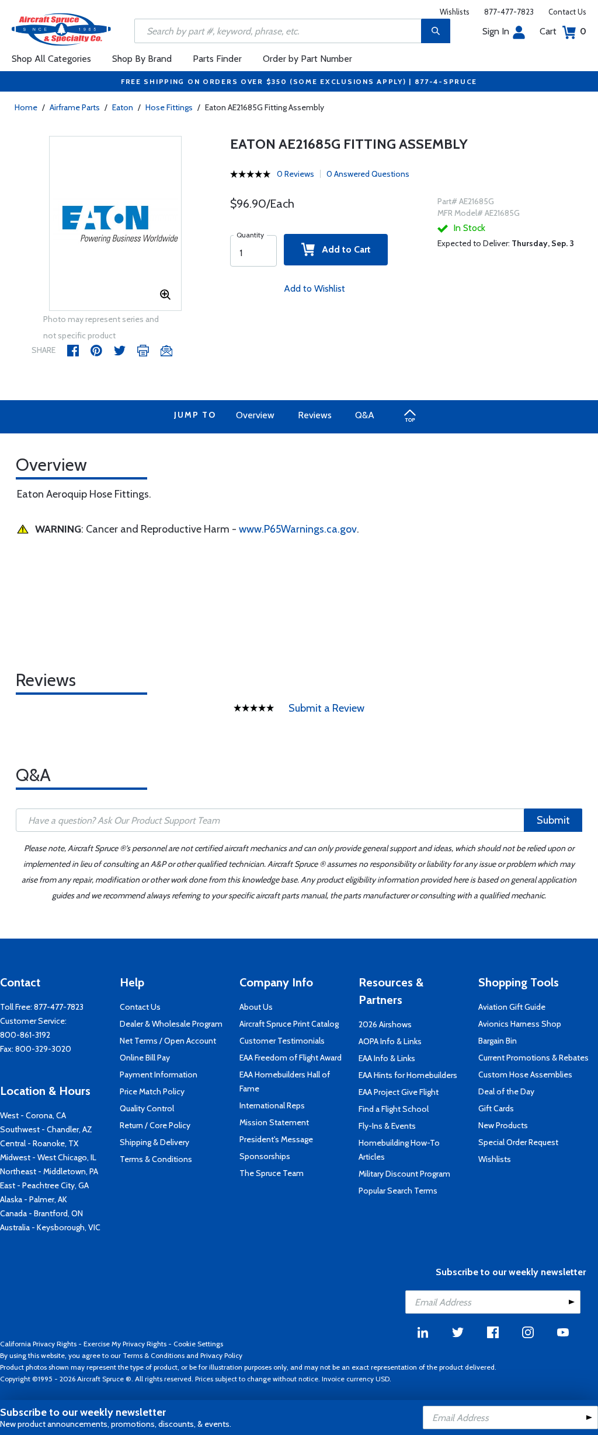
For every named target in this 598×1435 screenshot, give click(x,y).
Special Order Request (518, 1142)
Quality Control (147, 1108)
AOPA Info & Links (390, 1041)
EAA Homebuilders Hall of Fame (284, 1081)
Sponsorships (264, 1156)
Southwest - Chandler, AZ (46, 1129)
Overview (255, 415)
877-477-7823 (509, 11)
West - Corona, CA (33, 1115)
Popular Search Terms (398, 1190)
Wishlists (455, 11)
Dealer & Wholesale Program (171, 1024)
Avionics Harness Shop (519, 1024)
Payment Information (158, 1074)
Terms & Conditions (156, 1159)
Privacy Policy (221, 1355)
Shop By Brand (142, 58)
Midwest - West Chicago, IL (48, 1157)
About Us (256, 1007)
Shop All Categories (51, 58)
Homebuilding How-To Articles (399, 1150)
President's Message (276, 1139)
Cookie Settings (198, 1343)
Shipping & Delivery (154, 1142)
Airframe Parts (75, 107)
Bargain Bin (497, 1040)
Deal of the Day (506, 1091)
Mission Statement (274, 1122)
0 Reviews (295, 174)
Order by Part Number (307, 58)
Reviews (315, 415)
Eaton (122, 107)
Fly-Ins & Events (387, 1126)
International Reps (272, 1105)
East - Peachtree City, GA (44, 1185)
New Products (503, 1125)
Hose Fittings (169, 107)
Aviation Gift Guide (511, 1007)
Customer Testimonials (282, 1040)
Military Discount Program (404, 1173)
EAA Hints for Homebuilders (408, 1075)
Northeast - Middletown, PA (49, 1171)
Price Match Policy (152, 1091)
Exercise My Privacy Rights (125, 1343)
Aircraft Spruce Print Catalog (289, 1024)
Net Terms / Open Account (168, 1040)
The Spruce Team (271, 1173)
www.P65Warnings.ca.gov (298, 529)
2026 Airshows (385, 1024)
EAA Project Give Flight (399, 1092)
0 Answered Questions (367, 174)
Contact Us (567, 11)
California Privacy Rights (38, 1343)
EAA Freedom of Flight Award (290, 1057)
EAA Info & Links (387, 1058)
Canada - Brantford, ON (41, 1213)
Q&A (364, 415)
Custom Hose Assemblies (525, 1074)
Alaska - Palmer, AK (33, 1199)
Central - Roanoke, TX (39, 1143)
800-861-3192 (25, 1035)
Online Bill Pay (145, 1057)
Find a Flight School (394, 1109)
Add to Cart (343, 249)
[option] (116, 224)
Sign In (495, 31)
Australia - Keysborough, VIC (50, 1227)
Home (26, 107)
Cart (563, 31)
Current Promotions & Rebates (533, 1057)
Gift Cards (496, 1108)
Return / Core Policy (155, 1125)
